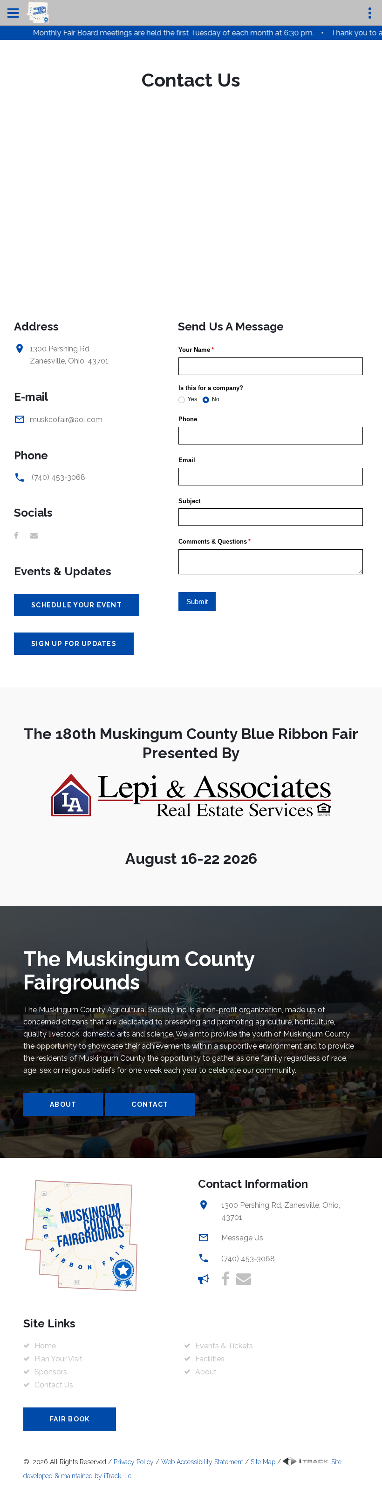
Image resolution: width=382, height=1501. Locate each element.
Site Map (263, 1462)
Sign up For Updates (73, 643)
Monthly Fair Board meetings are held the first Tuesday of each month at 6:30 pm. (146, 32)
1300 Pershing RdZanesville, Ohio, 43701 (69, 354)
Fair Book (69, 1419)
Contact (149, 1104)
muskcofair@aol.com (66, 419)
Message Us (242, 1237)
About (63, 1104)
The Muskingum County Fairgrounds (138, 971)
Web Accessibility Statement (202, 1462)
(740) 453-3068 (58, 477)
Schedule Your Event (76, 605)
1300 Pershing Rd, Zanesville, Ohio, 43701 (280, 1211)
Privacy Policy (134, 1462)
